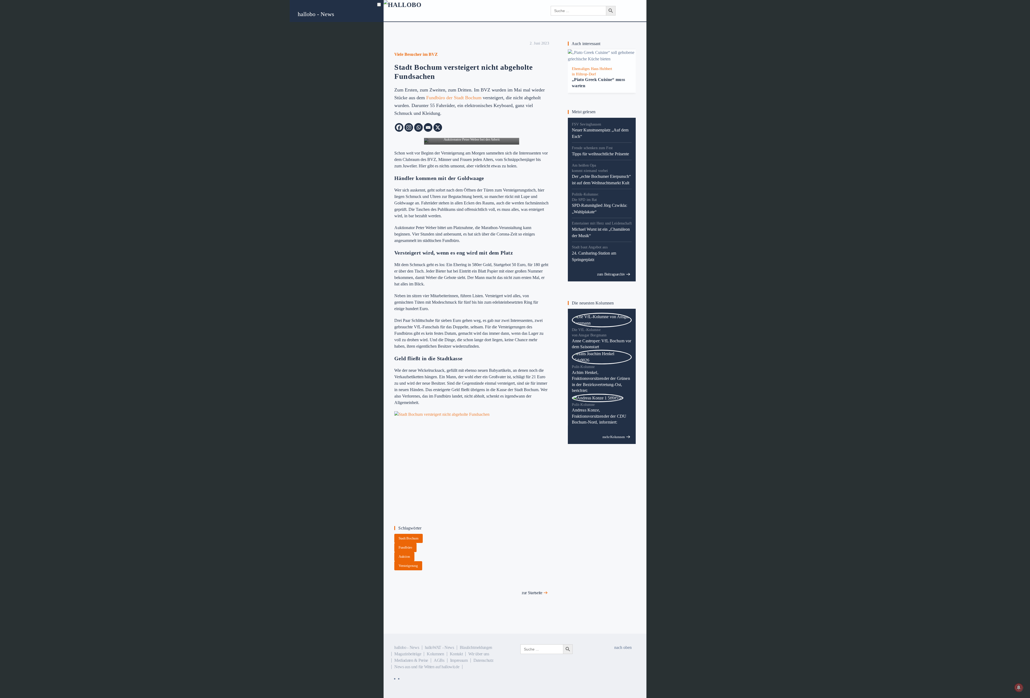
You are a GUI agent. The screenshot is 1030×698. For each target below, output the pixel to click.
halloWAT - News (439, 647)
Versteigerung (408, 566)
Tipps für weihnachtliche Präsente (600, 154)
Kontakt (456, 654)
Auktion (404, 556)
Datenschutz (483, 660)
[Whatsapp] (418, 127)
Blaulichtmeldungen (476, 647)
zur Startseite (532, 592)
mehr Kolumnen (613, 437)
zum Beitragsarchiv (611, 274)
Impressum (459, 660)
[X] (437, 127)
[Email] (428, 127)
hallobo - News (316, 14)
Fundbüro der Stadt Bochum (453, 97)
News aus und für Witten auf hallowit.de (426, 666)
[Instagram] (408, 127)
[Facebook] (399, 127)
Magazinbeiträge (407, 654)
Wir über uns (478, 654)
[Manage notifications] (1018, 687)
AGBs (439, 660)
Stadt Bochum (408, 538)
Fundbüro (405, 547)
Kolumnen (435, 654)
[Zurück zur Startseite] (416, 10)
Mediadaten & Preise (411, 660)
